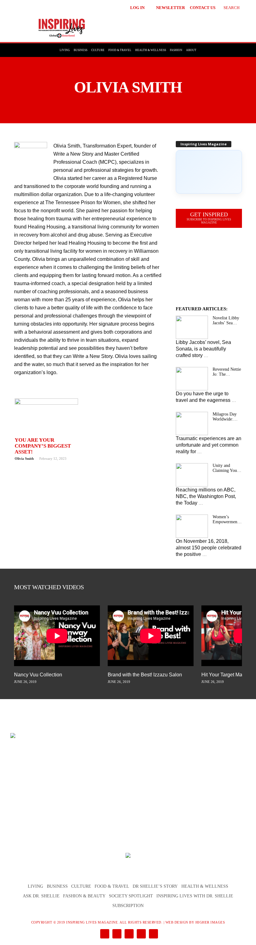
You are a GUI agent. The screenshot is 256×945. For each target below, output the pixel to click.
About (191, 50)
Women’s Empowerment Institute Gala (226, 519)
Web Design (176, 922)
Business (80, 50)
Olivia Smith (24, 458)
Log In (137, 7)
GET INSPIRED (209, 217)
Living (65, 50)
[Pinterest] (128, 934)
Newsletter (170, 7)
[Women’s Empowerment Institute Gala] (192, 526)
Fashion (176, 50)
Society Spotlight (131, 896)
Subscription (128, 905)
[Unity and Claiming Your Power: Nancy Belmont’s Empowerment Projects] (192, 475)
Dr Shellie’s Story (155, 886)
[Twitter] (141, 934)
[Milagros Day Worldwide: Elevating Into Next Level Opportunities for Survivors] (192, 423)
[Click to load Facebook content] (209, 172)
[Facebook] (104, 934)
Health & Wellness (150, 50)
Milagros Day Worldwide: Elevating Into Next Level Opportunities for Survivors (225, 417)
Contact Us (202, 7)
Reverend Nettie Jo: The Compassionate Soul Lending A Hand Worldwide (227, 372)
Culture (98, 50)
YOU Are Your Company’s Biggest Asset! (43, 446)
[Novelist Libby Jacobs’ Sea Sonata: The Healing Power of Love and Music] (192, 327)
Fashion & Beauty (84, 896)
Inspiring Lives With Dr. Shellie (194, 896)
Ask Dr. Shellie (41, 896)
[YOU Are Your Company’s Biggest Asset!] (46, 416)
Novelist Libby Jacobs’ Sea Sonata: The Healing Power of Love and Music (226, 321)
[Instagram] (116, 934)
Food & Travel (119, 50)
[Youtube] (152, 934)
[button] (226, 7)
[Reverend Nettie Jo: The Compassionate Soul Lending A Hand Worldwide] (192, 378)
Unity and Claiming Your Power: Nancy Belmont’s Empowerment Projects (226, 468)
